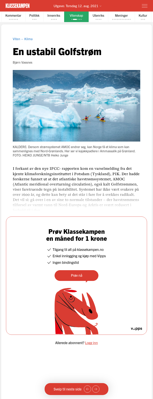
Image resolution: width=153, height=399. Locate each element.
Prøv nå (76, 275)
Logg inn (91, 342)
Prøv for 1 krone (121, 6)
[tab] (13, 17)
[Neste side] (95, 389)
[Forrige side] (87, 389)
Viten (16, 39)
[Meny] (144, 6)
